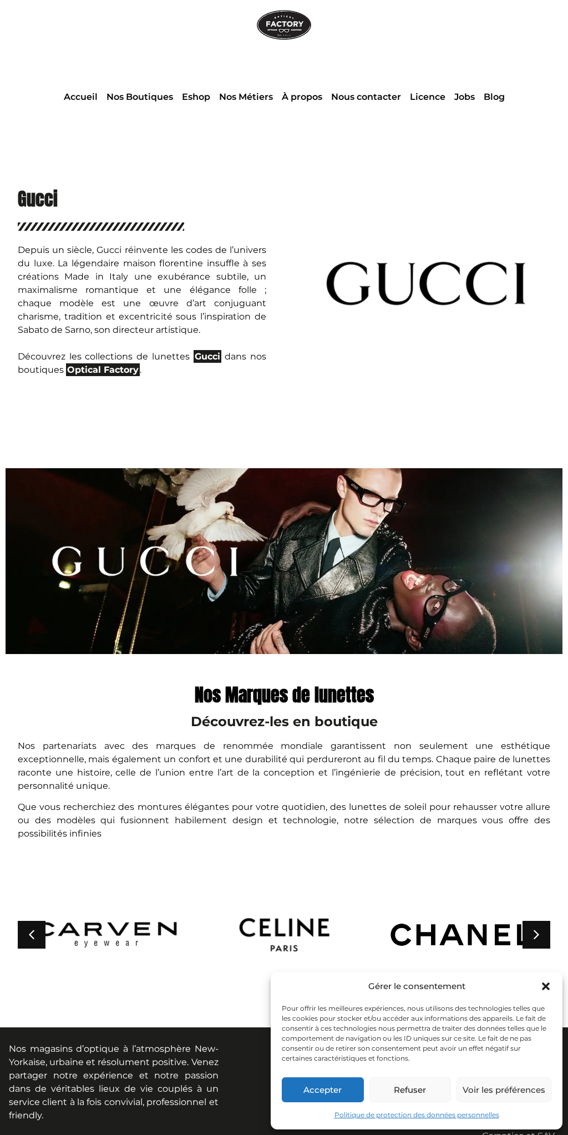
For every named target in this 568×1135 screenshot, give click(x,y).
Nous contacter (366, 97)
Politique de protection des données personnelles (416, 1115)
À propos (302, 97)
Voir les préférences (504, 1090)
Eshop (196, 97)
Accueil (81, 97)
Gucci (38, 198)
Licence (427, 97)
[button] (545, 986)
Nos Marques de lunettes (284, 694)
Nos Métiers (246, 97)
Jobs (464, 97)
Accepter (322, 1090)
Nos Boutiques (139, 97)
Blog (494, 97)
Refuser (410, 1090)
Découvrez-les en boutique (284, 721)
